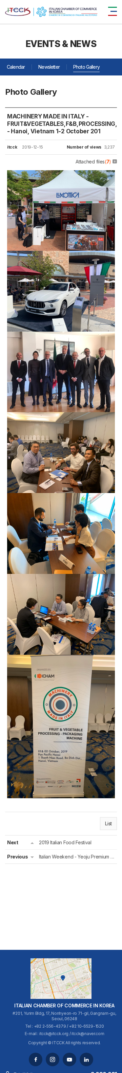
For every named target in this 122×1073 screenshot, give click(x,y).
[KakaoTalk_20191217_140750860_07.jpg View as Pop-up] (61, 175)
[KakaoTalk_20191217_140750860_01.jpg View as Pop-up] (61, 659)
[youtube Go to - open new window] (69, 1059)
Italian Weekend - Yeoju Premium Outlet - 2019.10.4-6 (77, 856)
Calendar (16, 67)
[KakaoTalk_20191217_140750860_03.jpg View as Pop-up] (61, 497)
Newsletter (49, 67)
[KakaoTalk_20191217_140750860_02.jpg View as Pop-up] (61, 578)
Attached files (93, 161)
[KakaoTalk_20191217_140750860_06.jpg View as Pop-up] (61, 255)
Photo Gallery (86, 67)
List (108, 823)
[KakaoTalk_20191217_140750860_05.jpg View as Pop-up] (61, 336)
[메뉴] (112, 11)
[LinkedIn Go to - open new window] (86, 1059)
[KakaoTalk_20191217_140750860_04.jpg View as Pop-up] (61, 416)
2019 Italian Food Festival (65, 842)
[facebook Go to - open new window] (35, 1059)
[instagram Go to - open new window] (52, 1059)
